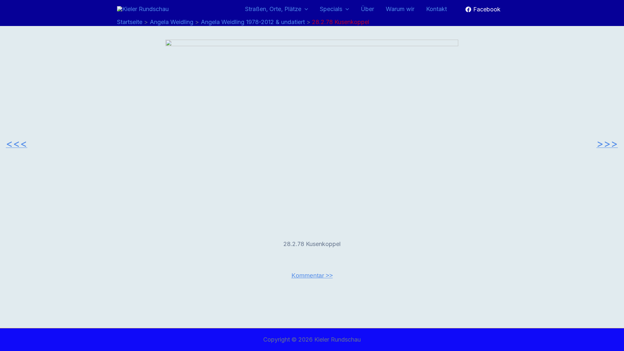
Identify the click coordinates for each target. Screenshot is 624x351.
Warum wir (400, 9)
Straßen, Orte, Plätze (273, 9)
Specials (331, 9)
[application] (304, 9)
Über (367, 9)
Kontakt (436, 9)
